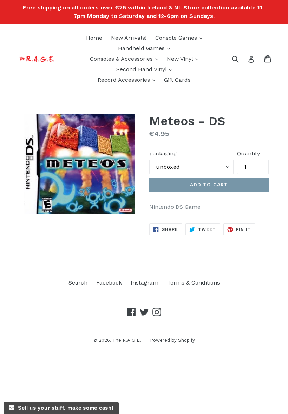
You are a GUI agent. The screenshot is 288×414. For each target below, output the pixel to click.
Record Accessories (128, 79)
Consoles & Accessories (126, 58)
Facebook (109, 282)
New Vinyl (184, 58)
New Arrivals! (128, 37)
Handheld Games (146, 48)
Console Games (180, 37)
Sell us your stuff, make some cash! (63, 408)
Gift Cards (177, 79)
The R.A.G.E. (126, 340)
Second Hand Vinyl (145, 69)
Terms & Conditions (193, 282)
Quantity (248, 153)
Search (77, 282)
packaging (163, 153)
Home (94, 37)
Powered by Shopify (172, 340)
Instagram (144, 282)
